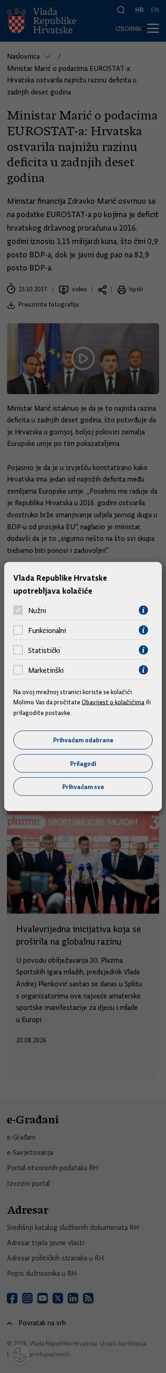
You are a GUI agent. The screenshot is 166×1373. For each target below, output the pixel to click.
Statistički (44, 650)
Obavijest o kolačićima (113, 702)
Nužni (37, 610)
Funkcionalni (47, 630)
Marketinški (46, 670)
